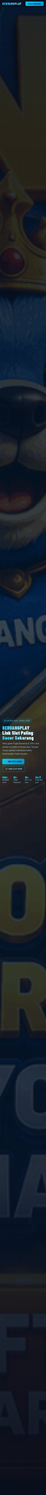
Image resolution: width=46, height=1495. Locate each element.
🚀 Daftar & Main (13, 761)
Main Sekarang (34, 4)
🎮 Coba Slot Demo (13, 769)
